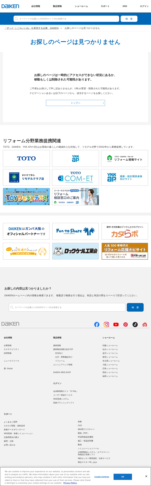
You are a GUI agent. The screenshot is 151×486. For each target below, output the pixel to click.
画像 (80, 421)
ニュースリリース (11, 361)
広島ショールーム (110, 368)
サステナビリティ (11, 349)
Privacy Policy (70, 483)
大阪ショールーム (110, 364)
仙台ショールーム (110, 349)
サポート (8, 414)
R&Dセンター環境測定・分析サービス (94, 458)
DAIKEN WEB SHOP (62, 372)
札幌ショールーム (110, 345)
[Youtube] (116, 326)
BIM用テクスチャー (86, 429)
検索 (129, 18)
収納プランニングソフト (63, 402)
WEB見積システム (61, 399)
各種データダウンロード (14, 429)
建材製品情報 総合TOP (63, 349)
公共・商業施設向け (63, 357)
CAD (80, 425)
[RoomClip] (144, 326)
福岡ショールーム (110, 376)
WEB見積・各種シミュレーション (18, 433)
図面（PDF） (83, 433)
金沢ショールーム (110, 353)
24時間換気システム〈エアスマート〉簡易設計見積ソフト (94, 453)
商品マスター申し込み (87, 462)
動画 (80, 444)
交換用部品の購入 (11, 437)
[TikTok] (135, 326)
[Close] (146, 476)
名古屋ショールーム (111, 361)
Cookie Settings (101, 477)
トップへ (75, 102)
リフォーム (60, 361)
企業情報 (8, 345)
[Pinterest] (125, 326)
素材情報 (57, 345)
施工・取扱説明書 (85, 441)
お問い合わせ (9, 445)
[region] (75, 476)
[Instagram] (106, 326)
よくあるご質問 (10, 422)
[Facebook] (96, 326)
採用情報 (8, 353)
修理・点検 (8, 441)
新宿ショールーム (110, 357)
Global (10, 368)
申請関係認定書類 (85, 437)
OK (122, 477)
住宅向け (59, 353)
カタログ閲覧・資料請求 (14, 425)
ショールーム (108, 337)
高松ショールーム (110, 372)
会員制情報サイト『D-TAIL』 (65, 391)
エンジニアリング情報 (62, 364)
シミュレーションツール (88, 448)
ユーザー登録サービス (62, 395)
